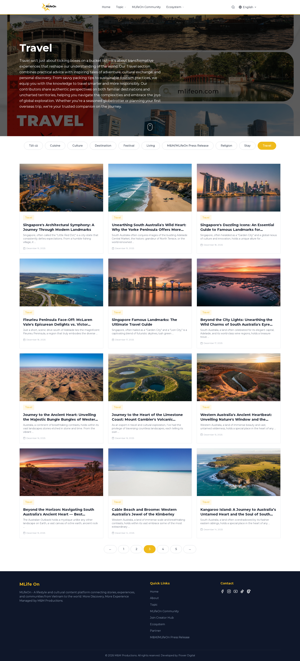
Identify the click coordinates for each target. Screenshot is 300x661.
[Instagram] (229, 591)
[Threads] (249, 591)
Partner (155, 630)
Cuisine (55, 145)
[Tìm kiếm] (233, 7)
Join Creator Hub (162, 617)
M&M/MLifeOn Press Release (188, 145)
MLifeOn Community (146, 7)
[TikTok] (242, 591)
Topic (119, 7)
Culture (77, 145)
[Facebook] (222, 591)
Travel (267, 145)
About (154, 598)
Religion (226, 145)
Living (151, 145)
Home (106, 7)
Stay (247, 145)
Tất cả (33, 145)
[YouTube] (236, 591)
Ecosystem (173, 7)
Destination (103, 145)
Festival (128, 145)
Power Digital (186, 655)
